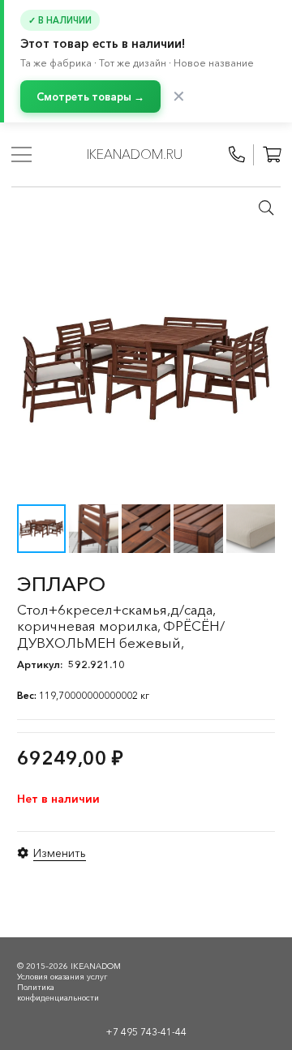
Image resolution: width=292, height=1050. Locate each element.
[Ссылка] (237, 155)
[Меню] (21, 155)
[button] (266, 207)
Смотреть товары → (90, 96)
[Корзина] (272, 154)
